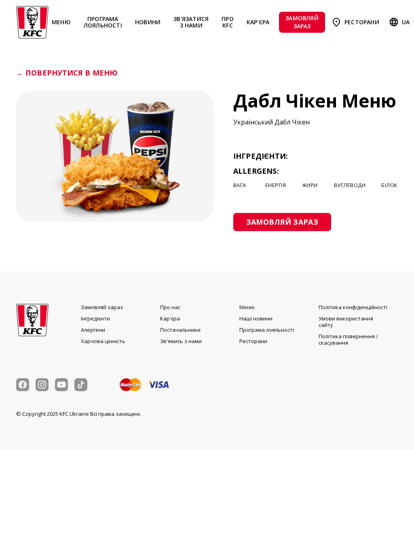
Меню (61, 22)
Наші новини (255, 318)
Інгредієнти (95, 318)
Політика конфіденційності (353, 307)
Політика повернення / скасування (348, 339)
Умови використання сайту (346, 321)
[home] (32, 22)
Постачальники (180, 330)
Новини (148, 22)
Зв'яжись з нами (181, 341)
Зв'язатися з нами (191, 22)
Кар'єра (258, 22)
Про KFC (228, 22)
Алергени (93, 330)
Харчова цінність (103, 341)
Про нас (170, 307)
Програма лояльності (103, 22)
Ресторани (361, 22)
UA (406, 22)
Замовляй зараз (102, 307)
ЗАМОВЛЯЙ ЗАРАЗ (302, 22)
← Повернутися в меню (67, 73)
